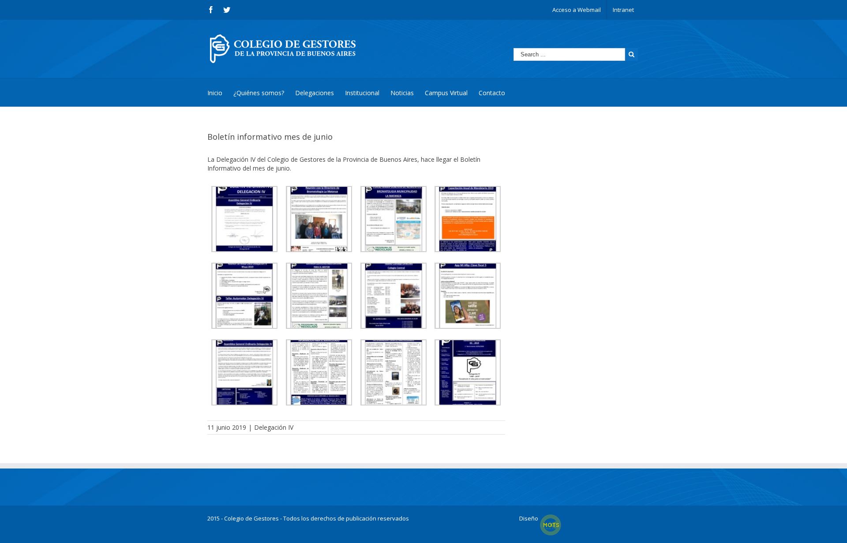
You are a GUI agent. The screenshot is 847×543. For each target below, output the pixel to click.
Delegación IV (273, 427)
